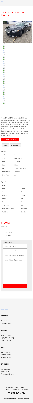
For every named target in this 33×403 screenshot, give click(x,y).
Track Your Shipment (7, 374)
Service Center (6, 321)
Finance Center (6, 335)
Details (6, 145)
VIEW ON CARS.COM (10, 139)
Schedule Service (6, 323)
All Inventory (5, 371)
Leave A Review (6, 357)
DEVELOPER (25, 398)
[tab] (5, 145)
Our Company (5, 352)
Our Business (5, 369)
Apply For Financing (7, 338)
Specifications (15, 145)
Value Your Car (6, 340)
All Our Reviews (6, 354)
